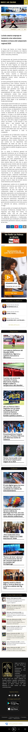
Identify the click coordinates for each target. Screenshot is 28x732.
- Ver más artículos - (14, 325)
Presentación (4, 717)
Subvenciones (17, 718)
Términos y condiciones (14, 717)
